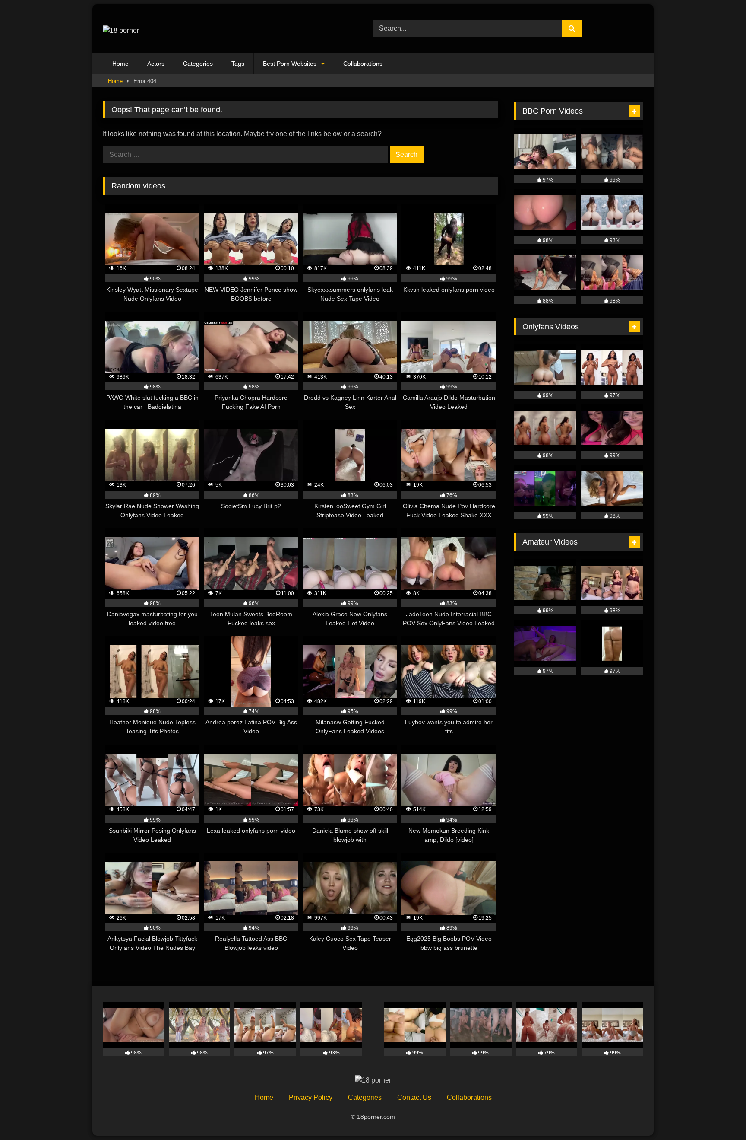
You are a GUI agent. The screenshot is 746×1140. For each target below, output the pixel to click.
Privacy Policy (310, 1097)
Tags (237, 63)
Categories (198, 63)
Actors (155, 63)
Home (120, 63)
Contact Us (414, 1097)
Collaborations (362, 63)
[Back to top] (719, 1114)
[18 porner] (121, 28)
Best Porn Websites (289, 63)
